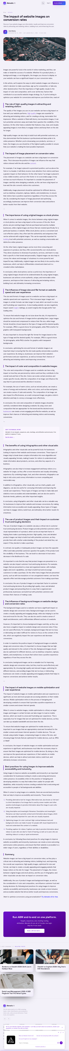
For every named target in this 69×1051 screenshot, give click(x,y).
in (4, 1018)
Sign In (49, 3)
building (6, 239)
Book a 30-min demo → (34, 931)
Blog (4, 12)
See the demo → (10, 437)
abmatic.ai (43, 1046)
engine (16, 308)
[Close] (62, 1027)
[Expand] (61, 1032)
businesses (7, 411)
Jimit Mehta (12, 31)
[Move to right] (58, 1032)
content (33, 163)
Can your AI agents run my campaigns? (28, 1038)
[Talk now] (58, 1042)
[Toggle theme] (43, 3)
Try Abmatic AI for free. (49, 897)
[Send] (61, 1042)
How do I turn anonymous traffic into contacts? (47, 1035)
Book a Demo (59, 3)
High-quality (31, 113)
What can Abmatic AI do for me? (26, 1035)
